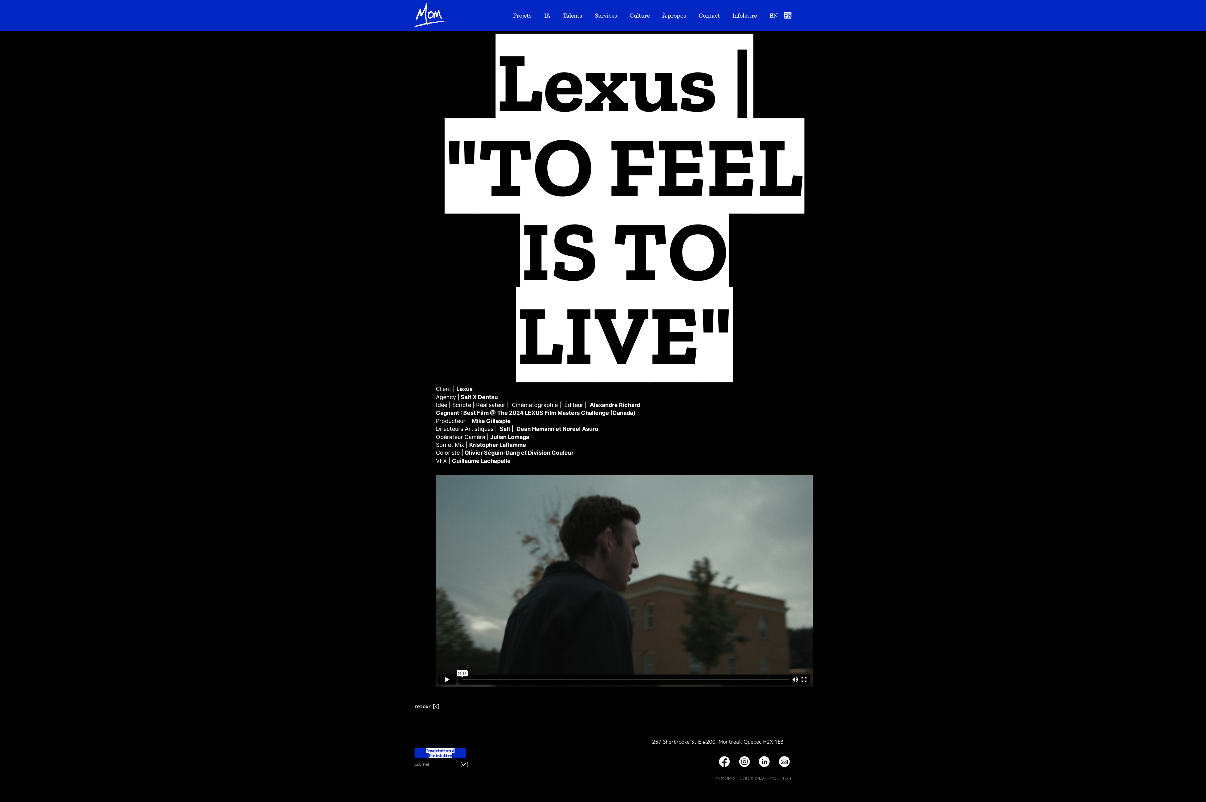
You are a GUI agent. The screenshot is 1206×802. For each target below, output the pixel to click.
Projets (522, 15)
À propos (674, 15)
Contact (709, 15)
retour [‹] (427, 706)
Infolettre (744, 15)
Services (606, 15)
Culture (640, 15)
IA (547, 15)
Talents (572, 15)
